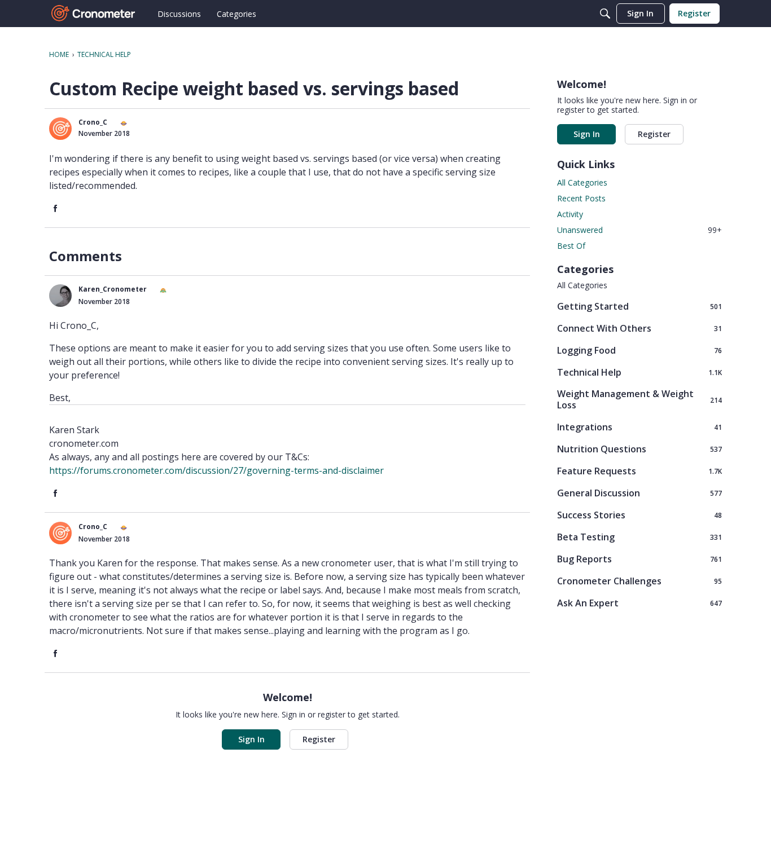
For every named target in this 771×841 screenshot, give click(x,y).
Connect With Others (639, 328)
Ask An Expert (639, 603)
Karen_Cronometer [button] (112, 289)
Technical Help (639, 372)
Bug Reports (639, 559)
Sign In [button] (251, 739)
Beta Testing (639, 537)
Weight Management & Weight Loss (639, 399)
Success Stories (639, 515)
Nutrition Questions (639, 449)
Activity (570, 214)
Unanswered (639, 229)
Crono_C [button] (92, 122)
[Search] (605, 13)
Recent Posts (581, 198)
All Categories (582, 182)
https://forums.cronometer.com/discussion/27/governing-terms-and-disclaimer (216, 470)
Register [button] (319, 739)
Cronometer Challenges (639, 581)
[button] (60, 128)
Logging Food (639, 350)
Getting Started (639, 306)
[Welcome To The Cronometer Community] (93, 14)
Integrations (639, 427)
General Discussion (639, 493)
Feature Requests (639, 471)
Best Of (571, 245)
